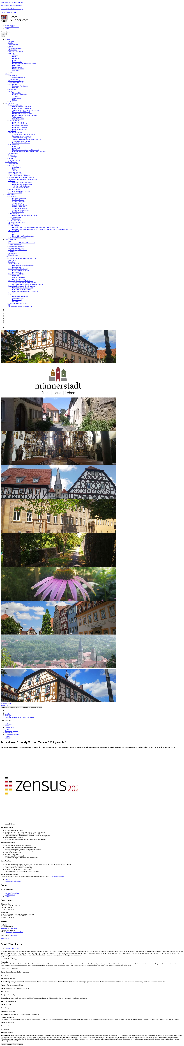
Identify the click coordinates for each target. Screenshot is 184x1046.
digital (13, 935)
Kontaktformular (10, 895)
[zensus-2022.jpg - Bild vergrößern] (41, 822)
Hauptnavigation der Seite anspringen (12, 2)
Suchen (3, 32)
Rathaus (7, 879)
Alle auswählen (18, 1044)
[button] (7, 39)
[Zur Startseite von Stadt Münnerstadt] (14, 22)
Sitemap (7, 896)
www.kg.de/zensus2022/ (56, 876)
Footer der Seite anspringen (9, 12)
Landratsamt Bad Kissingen (13, 881)
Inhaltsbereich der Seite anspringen (11, 5)
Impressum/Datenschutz (12, 893)
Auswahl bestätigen (7, 1044)
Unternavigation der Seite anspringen (12, 9)
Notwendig (6, 957)
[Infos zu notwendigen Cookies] (11, 957)
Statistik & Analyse (9, 959)
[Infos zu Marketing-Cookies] (16, 959)
